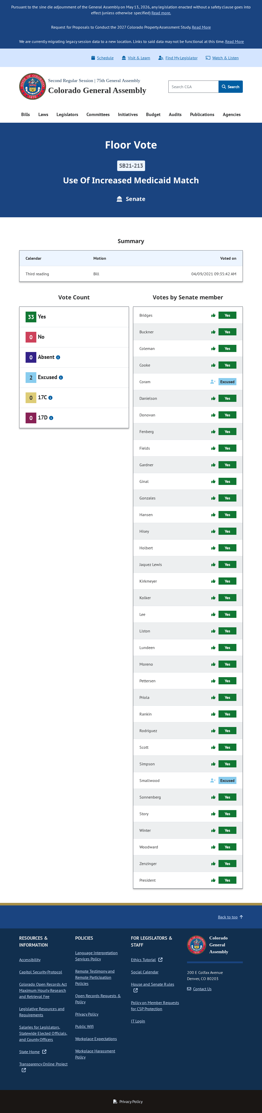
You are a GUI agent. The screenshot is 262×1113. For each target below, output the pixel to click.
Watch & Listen (225, 57)
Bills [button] (25, 114)
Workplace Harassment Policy (95, 1054)
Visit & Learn (139, 57)
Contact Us (202, 988)
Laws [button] (43, 114)
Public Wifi (84, 1026)
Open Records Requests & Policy (98, 998)
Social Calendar (144, 971)
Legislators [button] (67, 114)
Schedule (105, 57)
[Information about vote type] (58, 357)
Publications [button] (202, 114)
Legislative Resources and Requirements (41, 1011)
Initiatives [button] (128, 114)
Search (233, 86)
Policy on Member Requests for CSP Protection (155, 1005)
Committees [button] (98, 114)
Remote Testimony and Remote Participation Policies (95, 977)
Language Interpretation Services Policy (96, 955)
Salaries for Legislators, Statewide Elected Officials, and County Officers (43, 1033)
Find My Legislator (181, 57)
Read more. (161, 12)
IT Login (138, 1021)
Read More (201, 27)
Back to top (228, 916)
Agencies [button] (232, 114)
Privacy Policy (86, 1014)
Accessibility (29, 959)
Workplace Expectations (96, 1038)
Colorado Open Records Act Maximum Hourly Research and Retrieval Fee (43, 990)
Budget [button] (153, 114)
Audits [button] (175, 114)
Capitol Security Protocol (40, 971)
